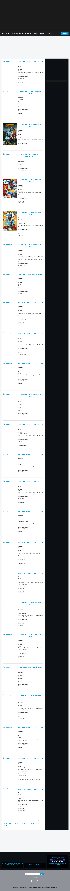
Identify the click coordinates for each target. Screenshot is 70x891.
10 (33, 823)
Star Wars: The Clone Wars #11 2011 (30, 636)
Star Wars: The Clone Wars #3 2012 (30, 512)
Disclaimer (15, 887)
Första (5, 823)
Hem (3, 33)
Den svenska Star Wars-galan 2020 (35, 864)
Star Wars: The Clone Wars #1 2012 (30, 573)
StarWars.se (35, 15)
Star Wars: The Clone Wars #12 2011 (30, 603)
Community (43, 33)
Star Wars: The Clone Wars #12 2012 (30, 93)
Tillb (10, 823)
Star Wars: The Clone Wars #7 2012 (30, 364)
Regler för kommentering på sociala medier (39, 887)
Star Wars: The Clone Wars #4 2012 (30, 481)
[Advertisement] (35, 47)
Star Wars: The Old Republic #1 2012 (31, 395)
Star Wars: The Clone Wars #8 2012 (30, 333)
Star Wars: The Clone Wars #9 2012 (30, 302)
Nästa (37, 823)
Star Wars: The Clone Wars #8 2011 (30, 758)
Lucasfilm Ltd (31, 885)
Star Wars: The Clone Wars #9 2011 (30, 728)
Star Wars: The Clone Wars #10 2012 (30, 213)
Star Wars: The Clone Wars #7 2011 (30, 789)
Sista (5, 825)
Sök (42, 874)
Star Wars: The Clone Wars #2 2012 (30, 542)
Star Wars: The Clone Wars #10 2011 (30, 696)
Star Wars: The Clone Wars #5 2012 (30, 455)
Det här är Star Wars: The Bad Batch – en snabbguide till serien (12, 864)
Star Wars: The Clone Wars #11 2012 (30, 180)
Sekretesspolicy (23, 887)
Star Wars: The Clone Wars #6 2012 (30, 424)
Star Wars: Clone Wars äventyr (30, 275)
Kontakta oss (54, 887)
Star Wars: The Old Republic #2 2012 (31, 246)
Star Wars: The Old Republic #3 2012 (31, 125)
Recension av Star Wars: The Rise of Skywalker (57, 864)
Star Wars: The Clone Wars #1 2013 (30, 61)
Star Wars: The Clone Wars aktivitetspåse (30, 155)
